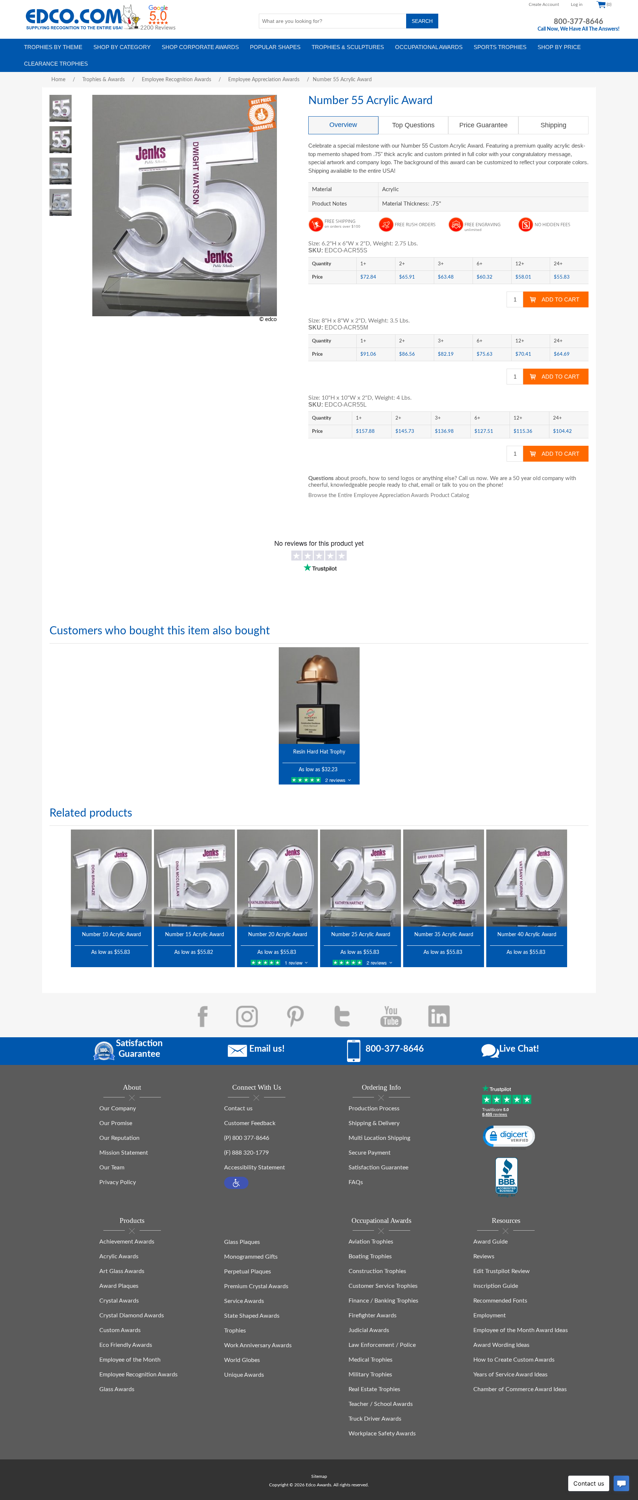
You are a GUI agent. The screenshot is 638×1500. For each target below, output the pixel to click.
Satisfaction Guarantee (378, 1167)
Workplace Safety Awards (382, 1434)
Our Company (117, 1108)
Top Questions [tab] (413, 125)
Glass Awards (116, 1389)
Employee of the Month (130, 1360)
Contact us (238, 1108)
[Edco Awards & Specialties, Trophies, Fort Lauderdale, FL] (506, 1178)
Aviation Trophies (371, 1242)
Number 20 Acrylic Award (277, 934)
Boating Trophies (370, 1256)
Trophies (235, 1331)
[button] (236, 1183)
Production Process (374, 1108)
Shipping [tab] (553, 125)
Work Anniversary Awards (258, 1345)
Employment (489, 1315)
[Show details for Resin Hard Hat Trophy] (319, 695)
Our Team (111, 1167)
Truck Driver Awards (375, 1419)
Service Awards (244, 1301)
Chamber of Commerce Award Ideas (520, 1389)
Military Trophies (370, 1374)
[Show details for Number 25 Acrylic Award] (360, 878)
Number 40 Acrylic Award (526, 934)
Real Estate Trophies (374, 1389)
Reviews (483, 1256)
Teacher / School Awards (381, 1404)
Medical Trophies (370, 1360)
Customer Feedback (249, 1123)
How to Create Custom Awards (514, 1360)
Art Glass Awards (121, 1271)
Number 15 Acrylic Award (194, 934)
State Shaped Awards (251, 1316)
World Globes (242, 1360)
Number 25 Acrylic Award (360, 934)
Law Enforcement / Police (382, 1345)
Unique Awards (244, 1375)
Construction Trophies (377, 1271)
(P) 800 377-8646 (246, 1138)
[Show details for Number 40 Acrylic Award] (526, 878)
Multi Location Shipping (379, 1138)
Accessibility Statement (254, 1167)
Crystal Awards (119, 1301)
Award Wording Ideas (501, 1345)
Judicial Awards (369, 1330)
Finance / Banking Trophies (383, 1301)
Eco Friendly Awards (125, 1345)
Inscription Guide (495, 1286)
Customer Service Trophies (383, 1286)
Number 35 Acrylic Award (443, 934)
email (427, 485)
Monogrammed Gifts (251, 1257)
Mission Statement (123, 1153)
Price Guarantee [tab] (483, 125)
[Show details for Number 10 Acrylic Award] (111, 878)
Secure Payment (370, 1153)
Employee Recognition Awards (138, 1374)
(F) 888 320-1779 (246, 1153)
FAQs (356, 1182)
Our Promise (115, 1123)
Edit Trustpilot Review (501, 1271)
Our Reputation (119, 1138)
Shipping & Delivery (374, 1123)
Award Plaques (118, 1286)
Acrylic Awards (118, 1256)
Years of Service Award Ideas (510, 1374)
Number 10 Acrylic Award (111, 934)
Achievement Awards (126, 1242)
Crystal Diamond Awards (131, 1315)
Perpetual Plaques (247, 1272)
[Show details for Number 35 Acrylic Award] (443, 878)
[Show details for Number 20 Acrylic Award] (277, 878)
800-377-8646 (578, 21)
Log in (577, 4)
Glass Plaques (242, 1242)
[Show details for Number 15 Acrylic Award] (194, 878)
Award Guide (490, 1242)
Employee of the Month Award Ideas (520, 1330)
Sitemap (319, 1476)
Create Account (544, 4)
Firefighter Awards (373, 1315)
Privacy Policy (117, 1182)
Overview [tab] (343, 124)
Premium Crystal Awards (256, 1286)
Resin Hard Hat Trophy (319, 752)
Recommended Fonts (500, 1301)
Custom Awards (120, 1330)
